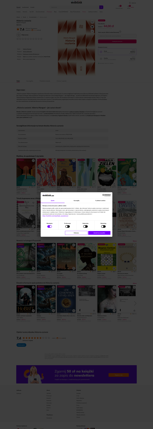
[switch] (67, 226)
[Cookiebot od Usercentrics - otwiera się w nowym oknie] (104, 195)
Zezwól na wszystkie (99, 233)
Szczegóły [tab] (76, 200)
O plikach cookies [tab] (100, 200)
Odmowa (76, 233)
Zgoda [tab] (52, 200)
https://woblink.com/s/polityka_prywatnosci (55, 216)
